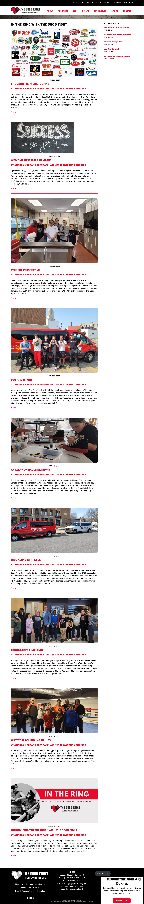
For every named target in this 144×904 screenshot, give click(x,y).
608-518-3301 (77, 3)
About (50, 11)
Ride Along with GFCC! (26, 559)
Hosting (68, 901)
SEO (65, 901)
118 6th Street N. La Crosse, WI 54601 (104, 3)
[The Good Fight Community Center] (25, 13)
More (13, 112)
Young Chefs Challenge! (27, 650)
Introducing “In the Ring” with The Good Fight (44, 830)
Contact (127, 11)
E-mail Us (128, 3)
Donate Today (102, 873)
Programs (63, 11)
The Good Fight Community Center (71, 900)
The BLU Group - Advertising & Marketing (84, 901)
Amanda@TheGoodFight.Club (33, 891)
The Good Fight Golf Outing (30, 84)
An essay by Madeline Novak (30, 469)
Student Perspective (25, 270)
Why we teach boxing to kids (31, 740)
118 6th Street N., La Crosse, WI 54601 (30, 884)
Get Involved (100, 11)
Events (114, 11)
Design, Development (59, 901)
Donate (85, 11)
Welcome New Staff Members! (31, 160)
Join (75, 11)
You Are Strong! (22, 379)
